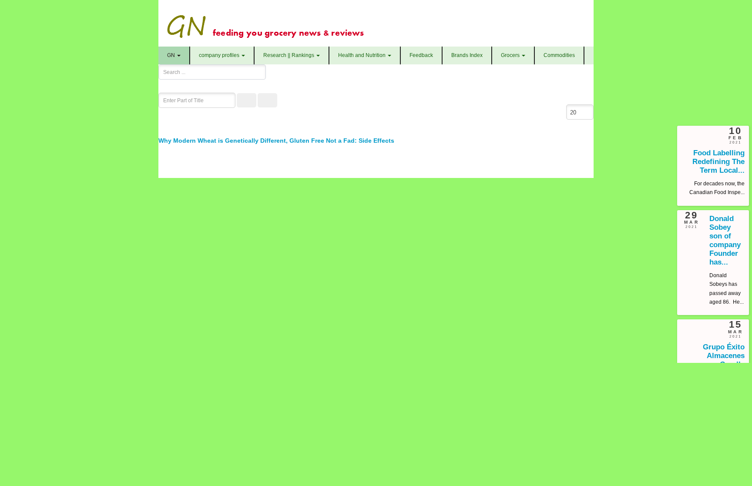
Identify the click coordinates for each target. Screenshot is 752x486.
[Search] (246, 100)
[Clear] (267, 100)
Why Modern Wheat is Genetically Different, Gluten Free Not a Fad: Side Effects (276, 140)
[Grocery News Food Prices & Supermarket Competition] (372, 23)
